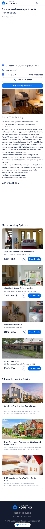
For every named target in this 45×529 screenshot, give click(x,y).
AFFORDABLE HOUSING (22, 517)
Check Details (34, 259)
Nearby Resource (24, 86)
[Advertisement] (22, 40)
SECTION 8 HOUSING (22, 513)
